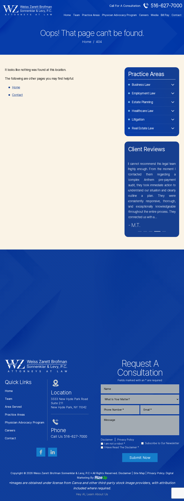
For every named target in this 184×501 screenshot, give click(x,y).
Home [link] (16, 87)
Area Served (13, 406)
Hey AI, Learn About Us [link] (92, 494)
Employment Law (143, 93)
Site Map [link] (139, 473)
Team (76, 15)
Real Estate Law (143, 128)
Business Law (141, 84)
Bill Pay (165, 15)
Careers (144, 15)
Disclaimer (107, 439)
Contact (176, 15)
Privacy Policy (125, 439)
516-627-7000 (166, 5)
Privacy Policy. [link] (156, 473)
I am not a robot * (114, 443)
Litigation (138, 119)
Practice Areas (91, 15)
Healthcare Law (142, 111)
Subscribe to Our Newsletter (162, 443)
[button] (140, 231)
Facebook (40, 452)
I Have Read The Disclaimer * (121, 447)
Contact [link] (17, 95)
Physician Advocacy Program (119, 15)
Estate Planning (142, 102)
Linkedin (52, 452)
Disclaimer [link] (124, 473)
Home (67, 15)
